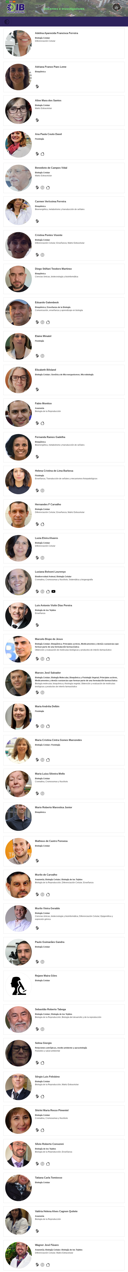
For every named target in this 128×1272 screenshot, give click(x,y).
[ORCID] (42, 187)
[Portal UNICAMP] (117, 7)
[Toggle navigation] (6, 21)
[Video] (53, 591)
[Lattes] (37, 86)
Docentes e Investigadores (64, 8)
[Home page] (42, 154)
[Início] (16, 7)
